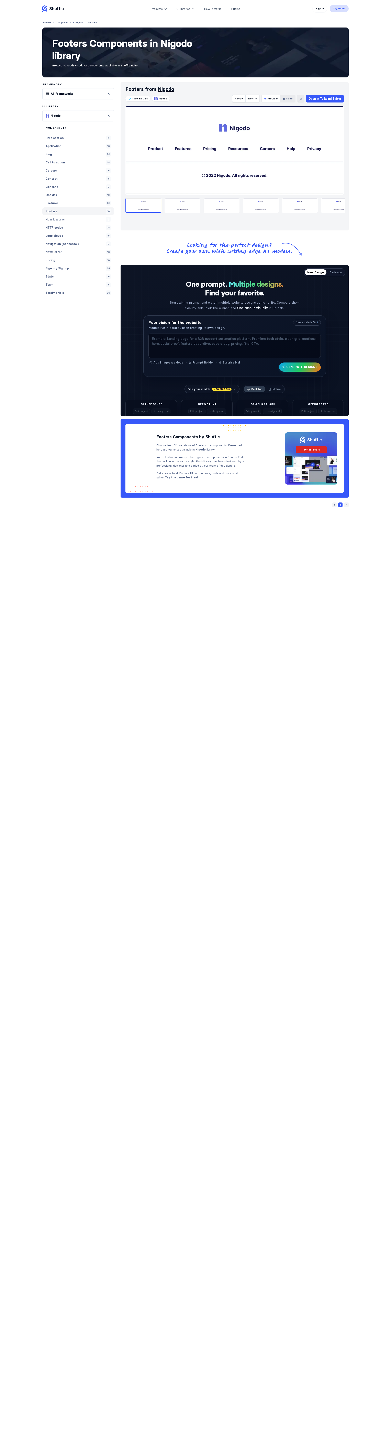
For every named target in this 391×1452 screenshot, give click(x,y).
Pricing (235, 9)
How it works (212, 9)
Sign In (320, 8)
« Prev (239, 98)
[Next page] (346, 504)
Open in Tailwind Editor (325, 98)
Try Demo (339, 8)
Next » (252, 98)
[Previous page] (334, 504)
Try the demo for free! (181, 477)
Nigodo (166, 89)
